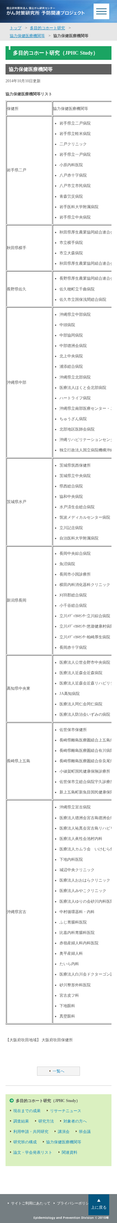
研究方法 (46, 1121)
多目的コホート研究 (47, 28)
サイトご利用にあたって (30, 1203)
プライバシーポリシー (75, 1203)
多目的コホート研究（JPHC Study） (48, 1100)
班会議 (85, 1131)
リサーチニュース (65, 1111)
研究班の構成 (25, 1142)
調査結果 (21, 1121)
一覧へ (58, 1071)
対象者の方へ (75, 1121)
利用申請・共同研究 (30, 1131)
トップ (15, 28)
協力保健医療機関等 (27, 35)
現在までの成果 (27, 1111)
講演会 (64, 1131)
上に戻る (99, 1207)
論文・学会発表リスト (32, 1152)
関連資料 (69, 1152)
